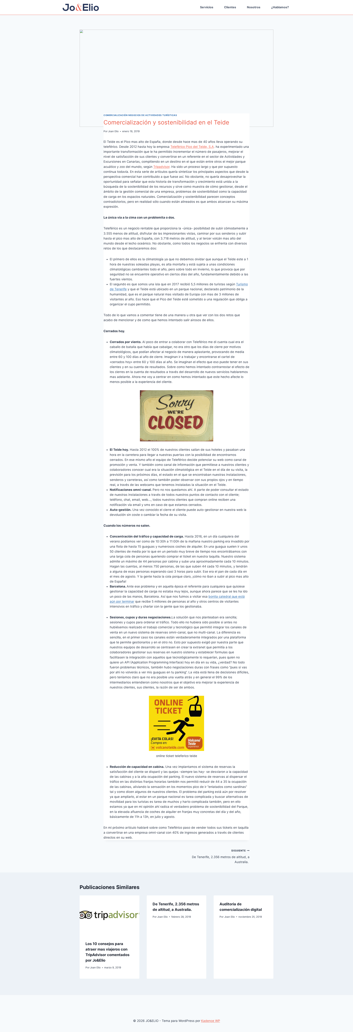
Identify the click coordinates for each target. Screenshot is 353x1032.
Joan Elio (113, 131)
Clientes (230, 7)
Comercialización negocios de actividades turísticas (140, 115)
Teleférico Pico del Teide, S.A (192, 147)
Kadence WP (210, 1021)
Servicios (206, 7)
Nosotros (253, 7)
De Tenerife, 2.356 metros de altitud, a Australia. (220, 856)
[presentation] (109, 915)
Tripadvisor (161, 167)
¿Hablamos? (280, 7)
